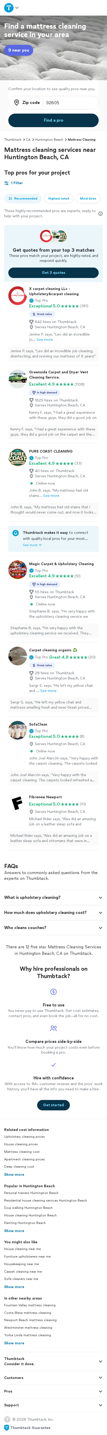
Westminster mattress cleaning (28, 1327)
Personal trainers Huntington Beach (31, 1193)
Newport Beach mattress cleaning (30, 1320)
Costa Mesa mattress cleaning (27, 1313)
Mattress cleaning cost (22, 1152)
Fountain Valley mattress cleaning (30, 1305)
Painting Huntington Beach (25, 1223)
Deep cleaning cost (19, 1166)
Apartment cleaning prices (24, 1159)
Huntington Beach (49, 139)
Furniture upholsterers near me (27, 1256)
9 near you (18, 50)
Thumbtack (12, 139)
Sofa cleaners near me (21, 1279)
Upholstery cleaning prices (24, 1137)
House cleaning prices (21, 1144)
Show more (14, 1174)
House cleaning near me (22, 1249)
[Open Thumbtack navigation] (11, 7)
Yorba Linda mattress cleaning (27, 1335)
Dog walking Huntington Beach (28, 1208)
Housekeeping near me (21, 1264)
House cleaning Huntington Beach (30, 1215)
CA (28, 139)
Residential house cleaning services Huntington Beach (45, 1200)
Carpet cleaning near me (23, 1271)
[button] (38, 300)
